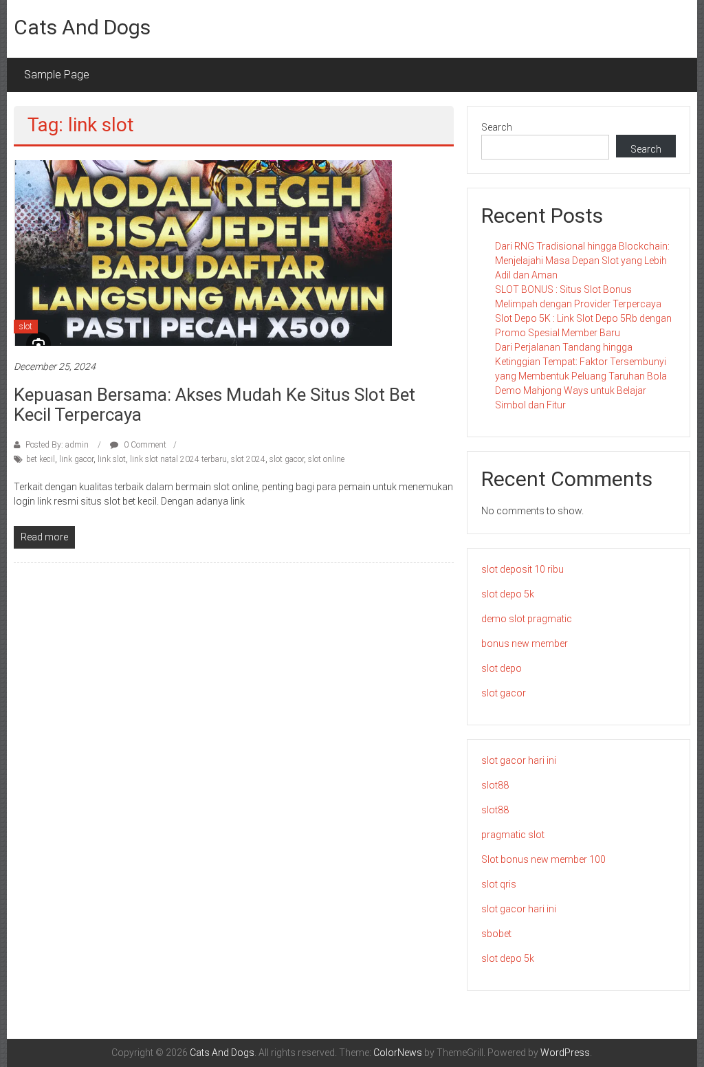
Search (496, 127)
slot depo (501, 668)
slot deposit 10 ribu (522, 569)
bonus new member (524, 643)
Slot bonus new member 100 (543, 859)
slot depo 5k (507, 594)
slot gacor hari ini (518, 760)
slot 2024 (248, 459)
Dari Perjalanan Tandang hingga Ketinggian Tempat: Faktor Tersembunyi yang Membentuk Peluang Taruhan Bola (581, 362)
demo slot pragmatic (526, 618)
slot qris (498, 884)
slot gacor (287, 459)
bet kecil (40, 459)
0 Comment (144, 445)
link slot (112, 459)
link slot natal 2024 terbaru (178, 459)
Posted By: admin (57, 445)
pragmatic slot (512, 834)
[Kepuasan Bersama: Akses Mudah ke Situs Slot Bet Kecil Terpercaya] (203, 252)
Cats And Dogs (82, 27)
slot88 (495, 785)
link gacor (76, 459)
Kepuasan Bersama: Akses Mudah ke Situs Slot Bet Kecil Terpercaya (214, 404)
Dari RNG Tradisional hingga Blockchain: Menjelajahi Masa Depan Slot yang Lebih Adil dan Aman (582, 260)
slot (25, 326)
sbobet (496, 933)
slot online (326, 459)
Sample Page (56, 74)
